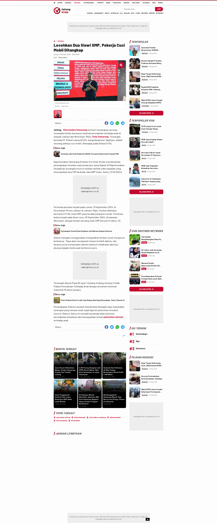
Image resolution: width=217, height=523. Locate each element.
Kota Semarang (100, 136)
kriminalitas (75, 421)
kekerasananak (115, 417)
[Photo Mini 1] (58, 114)
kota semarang (61, 421)
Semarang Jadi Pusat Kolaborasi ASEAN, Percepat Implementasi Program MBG (90, 154)
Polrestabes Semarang (75, 129)
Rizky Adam (63, 57)
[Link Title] (134, 50)
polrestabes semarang (97, 417)
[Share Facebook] (106, 123)
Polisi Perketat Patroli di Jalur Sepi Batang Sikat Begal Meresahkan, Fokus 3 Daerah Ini (93, 300)
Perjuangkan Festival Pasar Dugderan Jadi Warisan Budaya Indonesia (86, 231)
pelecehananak (79, 417)
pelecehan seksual (113, 317)
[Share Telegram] (122, 123)
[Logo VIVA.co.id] (63, 10)
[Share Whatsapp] (117, 123)
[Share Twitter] (112, 123)
